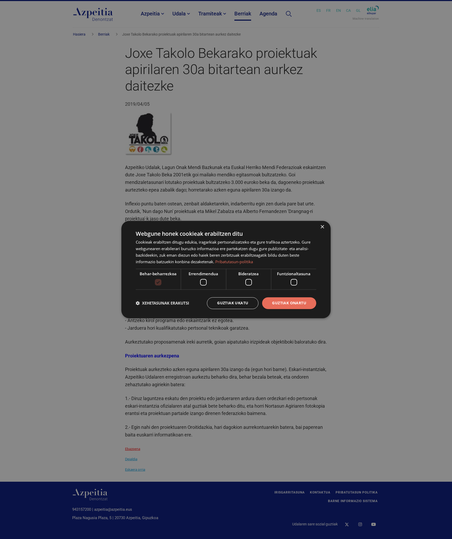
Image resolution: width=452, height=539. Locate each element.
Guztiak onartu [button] (289, 302)
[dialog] (226, 269)
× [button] (322, 227)
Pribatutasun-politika (234, 261)
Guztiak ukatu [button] (232, 302)
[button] (162, 303)
